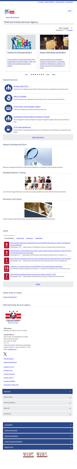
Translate (70, 30)
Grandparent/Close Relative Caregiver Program (32, 117)
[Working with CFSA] (8, 90)
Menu (69, 11)
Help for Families (20, 96)
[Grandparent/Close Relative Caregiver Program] (8, 120)
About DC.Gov (8, 447)
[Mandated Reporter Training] (38, 190)
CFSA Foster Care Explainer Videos (27, 106)
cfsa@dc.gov (12, 349)
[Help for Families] (8, 100)
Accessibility (69, 2)
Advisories (29, 238)
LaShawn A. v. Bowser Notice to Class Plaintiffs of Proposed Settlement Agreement (36, 266)
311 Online (41, 2)
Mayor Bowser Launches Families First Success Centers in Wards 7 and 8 (33, 274)
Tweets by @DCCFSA (9, 297)
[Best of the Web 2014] (28, 457)
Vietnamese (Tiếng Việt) (11, 385)
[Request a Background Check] (38, 165)
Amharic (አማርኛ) (9, 367)
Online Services (60, 2)
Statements (39, 238)
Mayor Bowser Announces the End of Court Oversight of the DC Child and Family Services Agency (40, 259)
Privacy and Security (10, 430)
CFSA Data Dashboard (22, 127)
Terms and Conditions (11, 436)
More (38, 284)
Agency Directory (50, 2)
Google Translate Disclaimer (13, 441)
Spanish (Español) (9, 381)
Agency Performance (10, 362)
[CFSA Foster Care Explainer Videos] (8, 110)
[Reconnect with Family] (38, 217)
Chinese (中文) (8, 370)
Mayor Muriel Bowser (12, 17)
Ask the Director (9, 359)
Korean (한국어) (9, 378)
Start (53, 74)
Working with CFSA (21, 86)
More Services (38, 137)
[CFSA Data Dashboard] (8, 131)
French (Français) (9, 374)
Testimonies (20, 238)
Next (47, 74)
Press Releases (9, 238)
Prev (26, 74)
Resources (7, 391)
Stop (54, 74)
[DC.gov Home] (9, 14)
